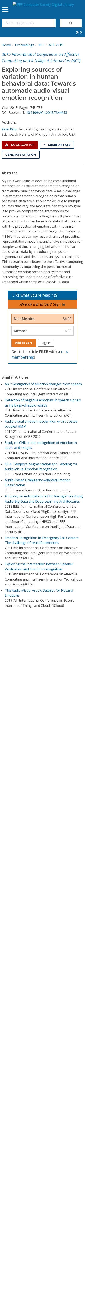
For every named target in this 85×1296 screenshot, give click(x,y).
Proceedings (24, 45)
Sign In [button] (59, 304)
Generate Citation (20, 154)
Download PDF (22, 145)
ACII (41, 45)
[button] (79, 32)
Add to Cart (23, 343)
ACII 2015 (56, 45)
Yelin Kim (9, 129)
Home (6, 45)
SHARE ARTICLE (58, 145)
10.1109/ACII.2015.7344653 (46, 112)
